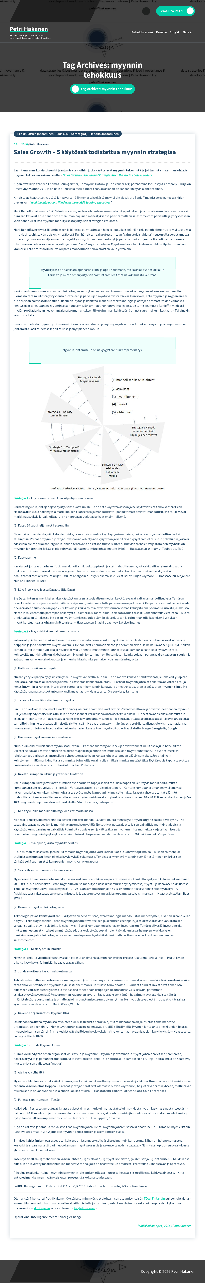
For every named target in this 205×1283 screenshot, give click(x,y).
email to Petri (172, 11)
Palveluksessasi (142, 32)
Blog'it (174, 32)
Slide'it (188, 32)
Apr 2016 (21, 144)
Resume (161, 32)
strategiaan (42, 1208)
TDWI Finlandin (154, 1198)
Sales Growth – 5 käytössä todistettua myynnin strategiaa (95, 152)
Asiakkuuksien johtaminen (35, 134)
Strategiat (78, 134)
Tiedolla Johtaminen (104, 134)
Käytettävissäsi (84, 1208)
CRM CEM (62, 134)
